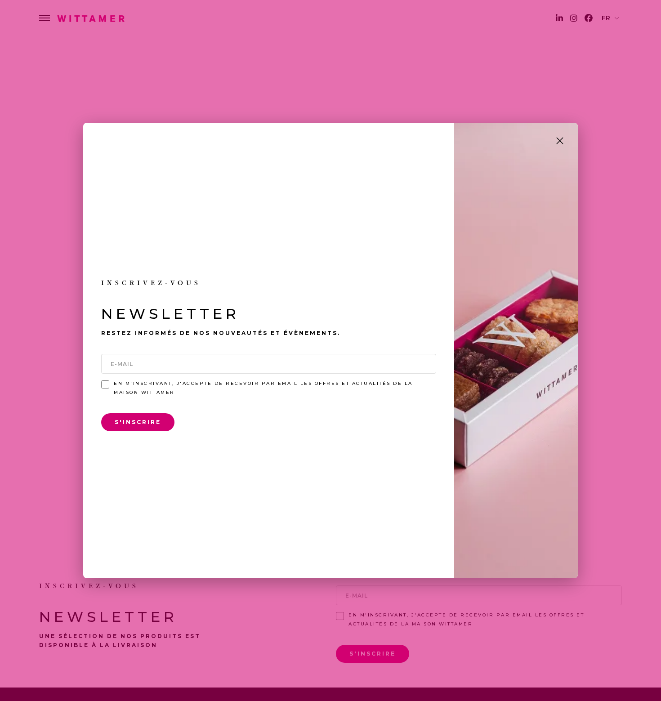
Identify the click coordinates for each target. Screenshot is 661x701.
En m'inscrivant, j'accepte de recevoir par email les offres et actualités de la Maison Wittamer (263, 387)
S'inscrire (138, 422)
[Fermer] (560, 141)
